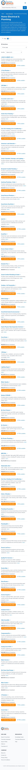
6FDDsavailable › (21, 293)
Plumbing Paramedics (7, 509)
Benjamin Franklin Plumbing (9, 168)
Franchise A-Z (4, 746)
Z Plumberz (4, 695)
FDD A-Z (3, 744)
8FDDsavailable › (21, 65)
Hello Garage (4, 298)
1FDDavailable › (21, 93)
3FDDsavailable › (21, 474)
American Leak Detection (8, 143)
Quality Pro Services (6, 557)
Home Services (9, 13)
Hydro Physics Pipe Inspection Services (12, 327)
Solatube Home (5, 609)
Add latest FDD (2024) (9, 108)
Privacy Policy (4, 757)
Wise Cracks (4, 682)
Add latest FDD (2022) (9, 214)
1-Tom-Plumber (5, 70)
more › (21, 60)
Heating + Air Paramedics (8, 285)
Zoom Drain (4, 710)
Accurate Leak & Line (7, 98)
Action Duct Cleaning (7, 113)
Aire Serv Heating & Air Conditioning (11, 128)
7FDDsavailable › (21, 306)
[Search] (25, 7)
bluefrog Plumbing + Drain (8, 182)
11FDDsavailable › (21, 576)
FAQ (16, 741)
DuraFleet (3, 234)
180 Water (3, 85)
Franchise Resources (20, 739)
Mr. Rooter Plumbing (6, 438)
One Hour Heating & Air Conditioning (11, 479)
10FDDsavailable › (21, 153)
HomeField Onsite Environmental (10, 312)
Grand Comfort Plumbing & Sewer (10, 274)
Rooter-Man (4, 568)
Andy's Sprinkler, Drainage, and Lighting (12, 158)
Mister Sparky (5, 382)
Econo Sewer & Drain (7, 249)
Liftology (3, 352)
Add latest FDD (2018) (9, 123)
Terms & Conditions (5, 759)
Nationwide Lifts (5, 465)
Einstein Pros (4, 264)
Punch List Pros (5, 547)
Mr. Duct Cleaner (5, 410)
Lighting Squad (5, 367)
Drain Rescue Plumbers (7, 195)
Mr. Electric (4, 425)
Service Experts (5, 594)
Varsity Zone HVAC (6, 646)
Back (2, 13)
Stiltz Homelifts (5, 620)
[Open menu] (25, 2)
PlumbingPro (4, 524)
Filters (6, 38)
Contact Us (3, 755)
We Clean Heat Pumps (7, 670)
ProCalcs (3, 538)
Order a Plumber (5, 494)
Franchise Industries (5, 739)
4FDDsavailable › (21, 80)
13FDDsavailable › (21, 177)
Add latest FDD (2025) (9, 93)
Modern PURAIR (5, 395)
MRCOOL (3, 453)
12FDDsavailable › (21, 138)
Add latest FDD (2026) (9, 65)
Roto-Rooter (4, 581)
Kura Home (4, 337)
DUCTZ (3, 219)
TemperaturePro (5, 633)
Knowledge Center (19, 737)
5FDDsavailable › (21, 518)
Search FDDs (4, 741)
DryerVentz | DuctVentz (7, 204)
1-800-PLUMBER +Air (7, 57)
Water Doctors (5, 660)
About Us (3, 752)
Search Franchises (5, 737)
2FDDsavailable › (21, 377)
